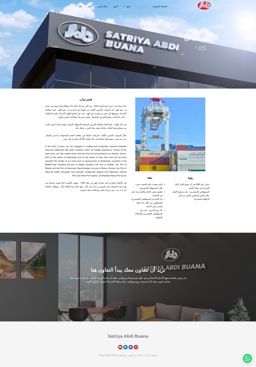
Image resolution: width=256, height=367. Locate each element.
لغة (80, 6)
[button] (247, 358)
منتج (128, 6)
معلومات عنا (141, 6)
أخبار (90, 6)
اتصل (115, 6)
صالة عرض (102, 6)
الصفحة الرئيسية (160, 6)
